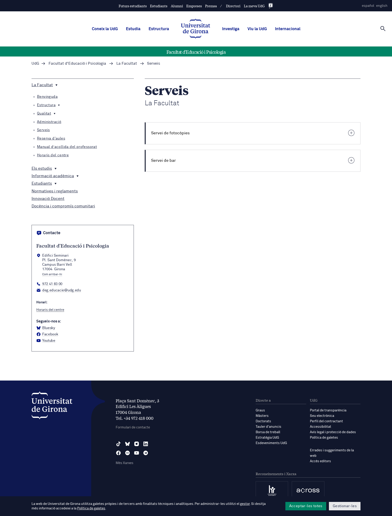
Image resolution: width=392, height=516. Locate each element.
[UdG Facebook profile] (118, 453)
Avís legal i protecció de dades (333, 432)
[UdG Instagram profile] (136, 444)
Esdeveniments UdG (271, 443)
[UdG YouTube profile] (136, 453)
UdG (35, 64)
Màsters (262, 416)
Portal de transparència (328, 410)
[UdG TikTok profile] (118, 444)
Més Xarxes (124, 463)
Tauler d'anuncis (268, 426)
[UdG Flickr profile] (127, 453)
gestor (245, 504)
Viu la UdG (257, 29)
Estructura (159, 29)
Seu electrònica (322, 416)
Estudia (133, 29)
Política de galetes (324, 437)
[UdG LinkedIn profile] (145, 444)
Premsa (211, 5)
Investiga (230, 29)
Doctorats (263, 421)
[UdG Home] (195, 29)
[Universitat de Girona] (52, 406)
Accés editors (320, 461)
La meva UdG (254, 5)
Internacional (287, 29)
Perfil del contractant (326, 421)
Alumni (177, 5)
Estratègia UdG (267, 437)
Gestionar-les (345, 506)
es (368, 5)
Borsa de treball (268, 432)
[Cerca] (382, 28)
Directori (233, 5)
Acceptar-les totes (305, 506)
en (381, 5)
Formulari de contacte (133, 427)
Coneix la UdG (105, 29)
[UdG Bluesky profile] (127, 444)
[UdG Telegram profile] (145, 453)
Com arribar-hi (52, 274)
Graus (260, 410)
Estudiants (158, 5)
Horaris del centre (50, 310)
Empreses (194, 5)
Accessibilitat (320, 426)
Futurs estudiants (133, 5)
